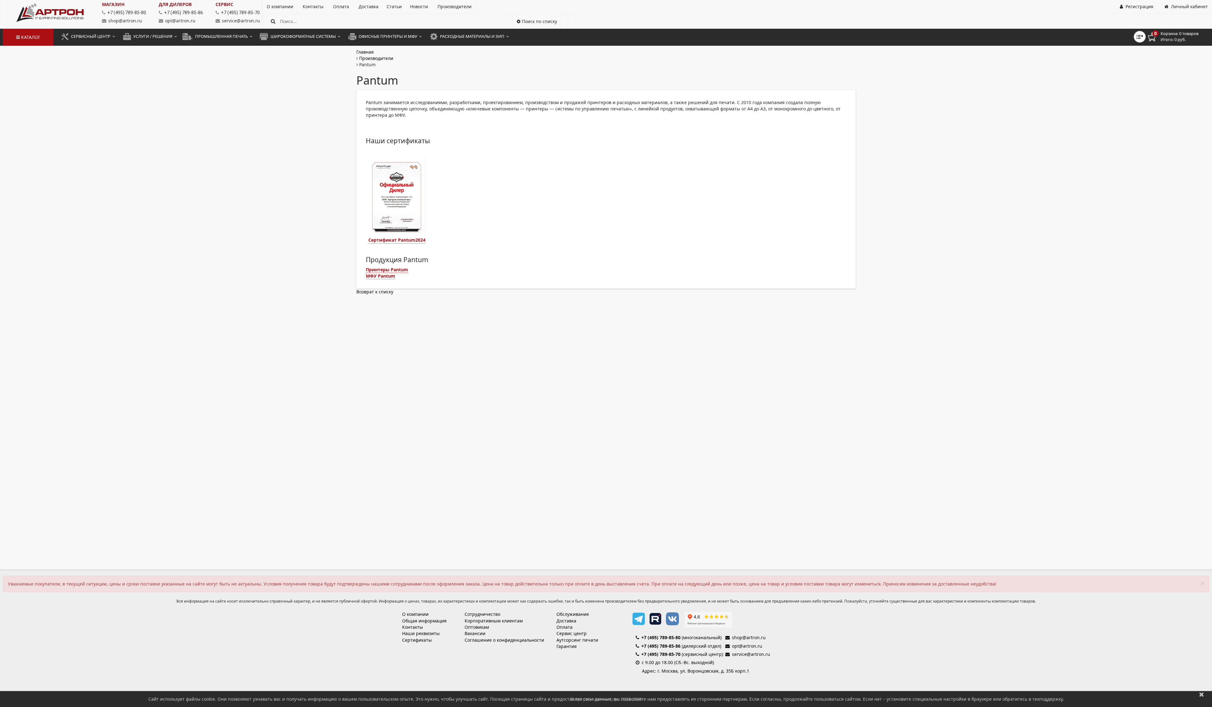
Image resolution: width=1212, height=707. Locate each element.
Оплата (564, 627)
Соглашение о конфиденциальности (504, 640)
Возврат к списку (374, 292)
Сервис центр (571, 633)
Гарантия (566, 646)
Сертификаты (417, 640)
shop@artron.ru (125, 21)
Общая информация (424, 621)
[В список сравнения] (1140, 37)
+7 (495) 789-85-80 (660, 637)
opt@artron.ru (180, 21)
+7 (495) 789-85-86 (660, 646)
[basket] (1177, 36)
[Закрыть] (1201, 694)
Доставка (566, 621)
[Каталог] (50, 12)
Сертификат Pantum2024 (396, 240)
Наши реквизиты (421, 633)
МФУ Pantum (380, 276)
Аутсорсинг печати (577, 640)
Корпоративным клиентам (494, 621)
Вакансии (475, 633)
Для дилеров (175, 4)
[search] (273, 21)
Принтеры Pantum (387, 270)
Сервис (224, 4)
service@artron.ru (241, 21)
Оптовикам (477, 627)
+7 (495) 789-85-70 (660, 654)
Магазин (113, 4)
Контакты (412, 627)
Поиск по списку (538, 21)
